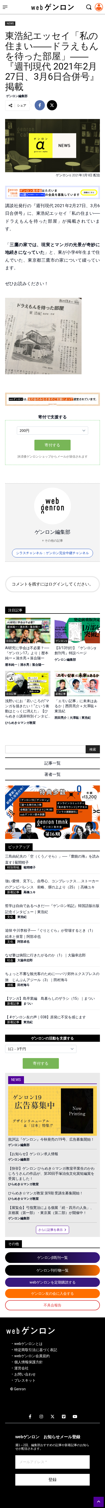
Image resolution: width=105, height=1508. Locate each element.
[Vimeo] (63, 1417)
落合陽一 (38, 664)
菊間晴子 (29, 867)
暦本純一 (11, 664)
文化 (10, 917)
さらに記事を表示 (50, 1230)
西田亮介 (61, 717)
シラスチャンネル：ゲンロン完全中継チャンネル (52, 553)
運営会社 (21, 1368)
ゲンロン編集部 (17, 96)
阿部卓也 (23, 941)
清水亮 (24, 664)
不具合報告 (52, 1305)
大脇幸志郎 (25, 960)
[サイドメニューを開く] (5, 7)
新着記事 (13, 892)
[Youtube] (75, 1417)
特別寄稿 (13, 867)
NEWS (10, 23)
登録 (52, 1479)
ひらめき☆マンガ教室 (20, 723)
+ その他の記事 (52, 540)
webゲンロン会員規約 (32, 1356)
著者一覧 (52, 774)
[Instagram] (41, 1417)
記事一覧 (52, 763)
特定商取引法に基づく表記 (35, 1350)
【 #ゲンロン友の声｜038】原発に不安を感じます (45, 1017)
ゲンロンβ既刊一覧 (52, 1258)
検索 (92, 749)
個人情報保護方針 (28, 1362)
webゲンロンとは (28, 1344)
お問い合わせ (25, 1374)
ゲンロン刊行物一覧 (52, 1270)
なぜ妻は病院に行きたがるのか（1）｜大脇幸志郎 (45, 955)
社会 (10, 960)
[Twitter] (52, 1417)
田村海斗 (23, 985)
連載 (10, 985)
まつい (28, 1003)
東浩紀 (86, 717)
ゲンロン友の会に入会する (52, 1293)
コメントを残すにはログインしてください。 (52, 584)
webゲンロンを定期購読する (53, 1282)
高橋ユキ (29, 892)
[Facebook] (30, 1417)
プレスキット (25, 1380)
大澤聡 (74, 717)
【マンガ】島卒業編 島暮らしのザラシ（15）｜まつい (50, 998)
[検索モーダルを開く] (89, 7)
